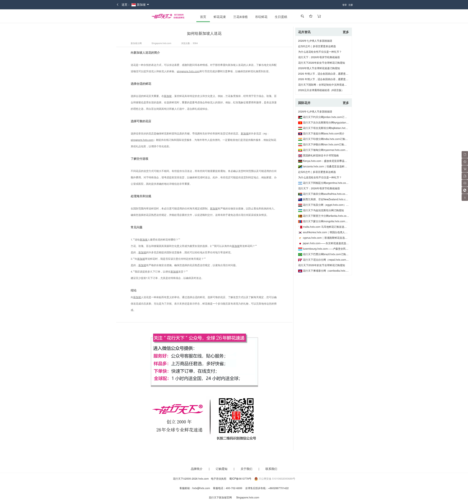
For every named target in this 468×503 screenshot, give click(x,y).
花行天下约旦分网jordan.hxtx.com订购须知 (327, 117)
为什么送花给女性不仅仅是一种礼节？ (320, 51)
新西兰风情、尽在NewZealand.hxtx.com (326, 199)
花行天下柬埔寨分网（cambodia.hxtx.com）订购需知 (333, 270)
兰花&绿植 (240, 16)
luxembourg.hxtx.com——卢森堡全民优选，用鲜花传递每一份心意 (341, 248)
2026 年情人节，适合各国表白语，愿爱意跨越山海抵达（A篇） (334, 79)
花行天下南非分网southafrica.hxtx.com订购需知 (330, 194)
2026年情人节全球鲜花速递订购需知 (319, 68)
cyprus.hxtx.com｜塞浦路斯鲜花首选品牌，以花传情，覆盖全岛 (339, 237)
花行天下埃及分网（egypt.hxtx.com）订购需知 (329, 205)
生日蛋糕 (281, 16)
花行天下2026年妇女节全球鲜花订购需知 (321, 62)
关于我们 (247, 469)
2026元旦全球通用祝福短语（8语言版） (321, 90)
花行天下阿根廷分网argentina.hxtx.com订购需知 (330, 183)
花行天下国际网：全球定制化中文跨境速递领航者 (326, 84)
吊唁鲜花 (261, 16)
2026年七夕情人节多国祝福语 (315, 40)
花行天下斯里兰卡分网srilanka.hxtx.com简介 (328, 215)
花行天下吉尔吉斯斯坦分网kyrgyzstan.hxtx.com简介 (332, 122)
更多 (346, 32)
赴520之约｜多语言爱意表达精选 (317, 46)
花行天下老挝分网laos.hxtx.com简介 (323, 133)
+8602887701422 (278, 488)
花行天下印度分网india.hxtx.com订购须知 (326, 139)
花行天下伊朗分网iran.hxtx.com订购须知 (326, 144)
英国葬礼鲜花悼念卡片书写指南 (321, 155)
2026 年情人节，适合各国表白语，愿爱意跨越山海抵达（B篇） (334, 73)
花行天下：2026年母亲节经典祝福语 (319, 57)
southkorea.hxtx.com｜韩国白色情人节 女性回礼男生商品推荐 (338, 232)
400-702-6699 (234, 488)
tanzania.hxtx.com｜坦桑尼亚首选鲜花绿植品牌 (330, 166)
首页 (203, 16)
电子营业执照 (218, 478)
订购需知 (222, 469)
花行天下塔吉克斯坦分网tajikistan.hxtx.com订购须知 (333, 128)
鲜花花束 (220, 16)
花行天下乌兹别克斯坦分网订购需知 (323, 210)
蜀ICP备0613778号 (240, 478)
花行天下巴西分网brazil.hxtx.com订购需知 (327, 254)
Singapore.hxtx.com (247, 497)
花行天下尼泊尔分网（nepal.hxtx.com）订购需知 (331, 259)
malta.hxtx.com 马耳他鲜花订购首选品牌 (326, 226)
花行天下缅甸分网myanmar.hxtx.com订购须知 (329, 150)
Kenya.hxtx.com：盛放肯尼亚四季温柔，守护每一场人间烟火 (338, 161)
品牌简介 (197, 469)
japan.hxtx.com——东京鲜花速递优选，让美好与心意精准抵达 (338, 243)
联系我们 (271, 469)
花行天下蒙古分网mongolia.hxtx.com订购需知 (329, 221)
